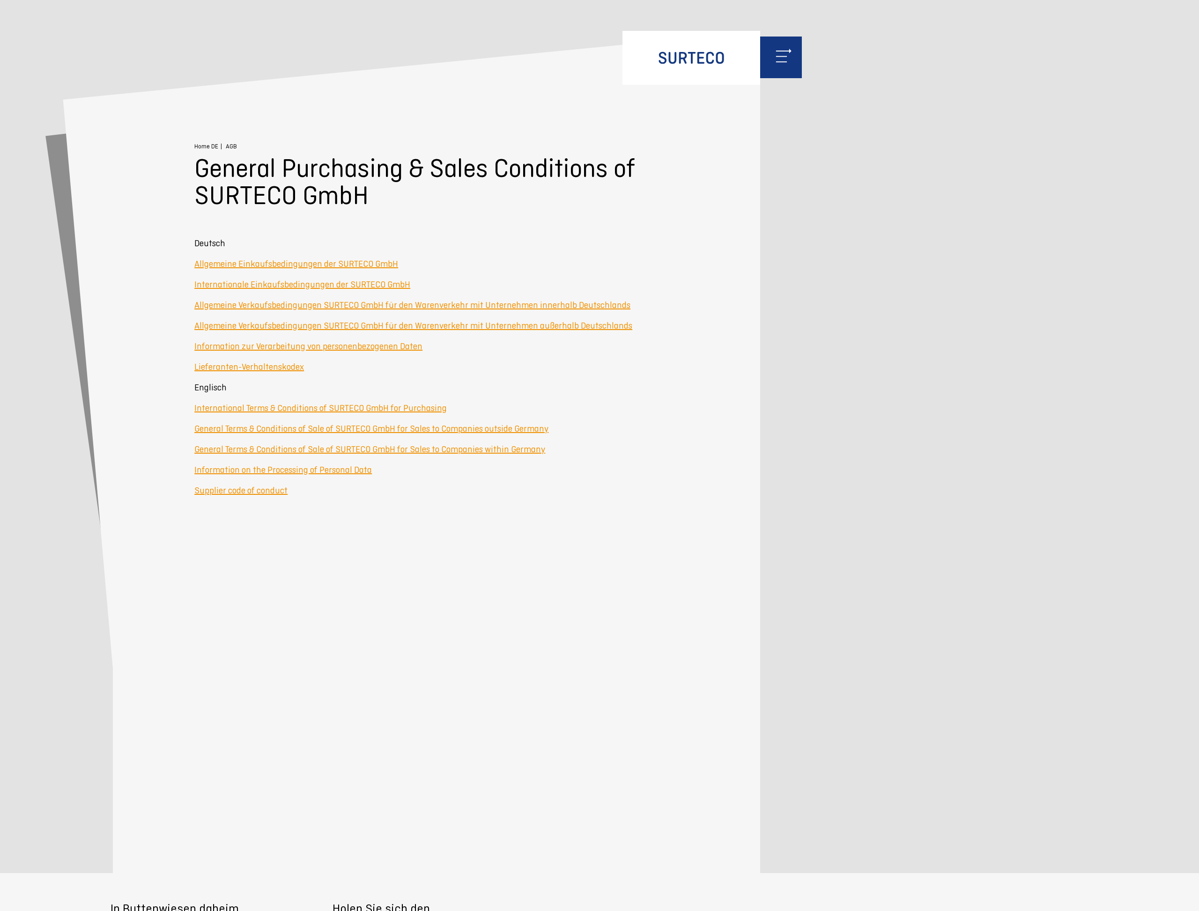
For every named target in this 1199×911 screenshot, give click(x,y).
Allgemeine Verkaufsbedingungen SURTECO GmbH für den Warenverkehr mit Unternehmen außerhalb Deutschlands (413, 326)
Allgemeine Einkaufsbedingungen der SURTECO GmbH (296, 264)
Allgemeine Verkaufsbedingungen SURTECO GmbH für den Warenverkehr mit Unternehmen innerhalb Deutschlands (412, 305)
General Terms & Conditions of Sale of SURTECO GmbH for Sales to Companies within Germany (369, 449)
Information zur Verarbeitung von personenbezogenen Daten (308, 346)
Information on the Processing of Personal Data (283, 470)
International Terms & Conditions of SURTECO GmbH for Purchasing (320, 408)
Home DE (206, 146)
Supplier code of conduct (241, 490)
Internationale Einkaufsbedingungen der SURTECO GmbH (302, 284)
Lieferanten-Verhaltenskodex (249, 367)
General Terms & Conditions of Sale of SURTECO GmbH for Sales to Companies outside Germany (371, 428)
